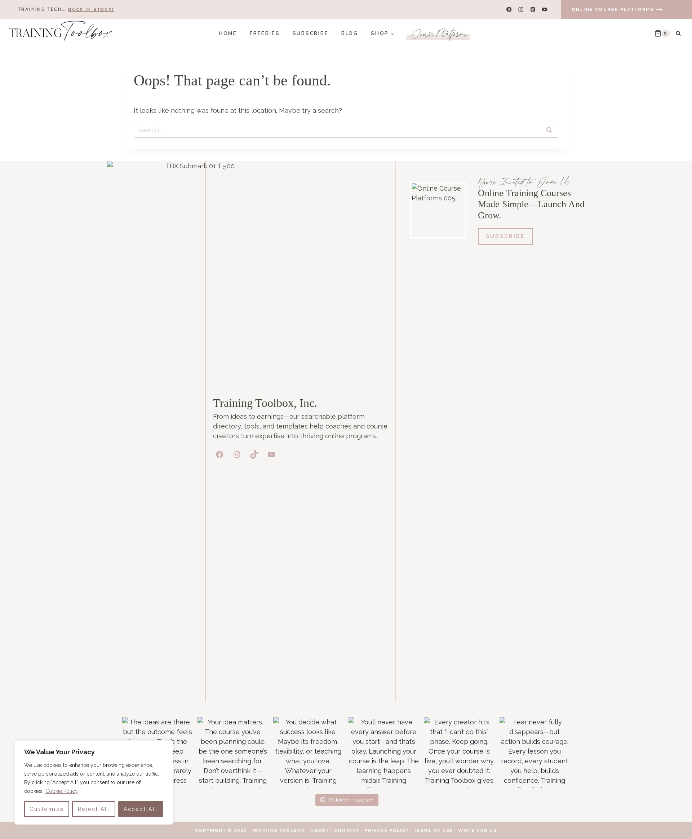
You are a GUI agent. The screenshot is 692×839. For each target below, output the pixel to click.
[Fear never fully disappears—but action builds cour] (535, 752)
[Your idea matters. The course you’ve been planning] (233, 752)
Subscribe (311, 33)
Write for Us (477, 830)
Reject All (94, 809)
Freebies (265, 33)
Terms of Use (433, 830)
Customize (47, 809)
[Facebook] (509, 9)
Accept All (141, 809)
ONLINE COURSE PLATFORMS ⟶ (617, 9)
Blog (349, 33)
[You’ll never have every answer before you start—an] (384, 752)
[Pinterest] (533, 9)
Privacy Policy (386, 830)
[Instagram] (521, 9)
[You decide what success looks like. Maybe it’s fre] (308, 752)
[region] (93, 782)
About (319, 830)
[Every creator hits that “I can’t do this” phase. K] (459, 752)
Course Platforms (440, 33)
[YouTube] (545, 9)
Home (228, 33)
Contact (346, 830)
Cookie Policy (61, 791)
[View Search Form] (678, 33)
